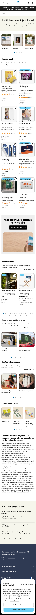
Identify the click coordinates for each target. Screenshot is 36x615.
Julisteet (15, 48)
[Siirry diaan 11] (26, 313)
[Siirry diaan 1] (15, 53)
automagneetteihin (7, 457)
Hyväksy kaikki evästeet (18, 609)
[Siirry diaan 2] (6, 313)
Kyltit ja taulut (29, 48)
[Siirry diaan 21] (20, 315)
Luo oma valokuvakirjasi (18, 227)
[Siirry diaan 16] (9, 315)
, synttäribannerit (6, 474)
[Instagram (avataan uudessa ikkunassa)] (5, 578)
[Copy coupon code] (16, 9)
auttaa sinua (11, 558)
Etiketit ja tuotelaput (16, 422)
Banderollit (4, 48)
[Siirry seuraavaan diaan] (34, 40)
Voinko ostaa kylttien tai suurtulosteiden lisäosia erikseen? (16, 512)
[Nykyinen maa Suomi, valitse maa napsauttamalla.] (32, 578)
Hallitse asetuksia (18, 605)
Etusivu (3, 13)
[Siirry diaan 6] (21, 53)
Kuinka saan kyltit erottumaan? (11, 539)
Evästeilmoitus (14, 601)
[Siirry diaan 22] (22, 315)
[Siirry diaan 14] (32, 313)
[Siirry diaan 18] (13, 315)
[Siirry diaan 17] (11, 315)
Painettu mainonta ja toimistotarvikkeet (29, 423)
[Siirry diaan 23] (25, 315)
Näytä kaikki (28, 269)
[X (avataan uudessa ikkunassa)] (7, 578)
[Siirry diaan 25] (29, 315)
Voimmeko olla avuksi (8, 566)
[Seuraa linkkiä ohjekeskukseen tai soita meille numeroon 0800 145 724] (28, 3)
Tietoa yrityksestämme (8, 571)
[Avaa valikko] (3, 3)
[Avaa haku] (8, 3)
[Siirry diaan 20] (18, 315)
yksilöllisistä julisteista (8, 455)
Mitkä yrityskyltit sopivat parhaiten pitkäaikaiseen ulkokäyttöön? (16, 526)
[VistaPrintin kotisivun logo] (18, 3)
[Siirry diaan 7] (17, 313)
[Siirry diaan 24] (27, 315)
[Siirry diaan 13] (30, 313)
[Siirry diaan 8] (19, 313)
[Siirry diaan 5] (19, 53)
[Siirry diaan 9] (21, 313)
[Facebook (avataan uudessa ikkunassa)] (2, 578)
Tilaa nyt (27, 9)
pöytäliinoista (21, 455)
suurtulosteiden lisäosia (8, 518)
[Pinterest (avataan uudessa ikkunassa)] (10, 578)
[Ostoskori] (32, 3)
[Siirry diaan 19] (16, 315)
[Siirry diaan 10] (23, 313)
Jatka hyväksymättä (27, 584)
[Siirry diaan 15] (7, 315)
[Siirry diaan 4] (10, 313)
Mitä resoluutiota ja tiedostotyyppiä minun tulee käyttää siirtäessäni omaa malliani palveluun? (16, 533)
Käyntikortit (5, 421)
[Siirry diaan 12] (28, 313)
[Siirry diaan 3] (17, 53)
